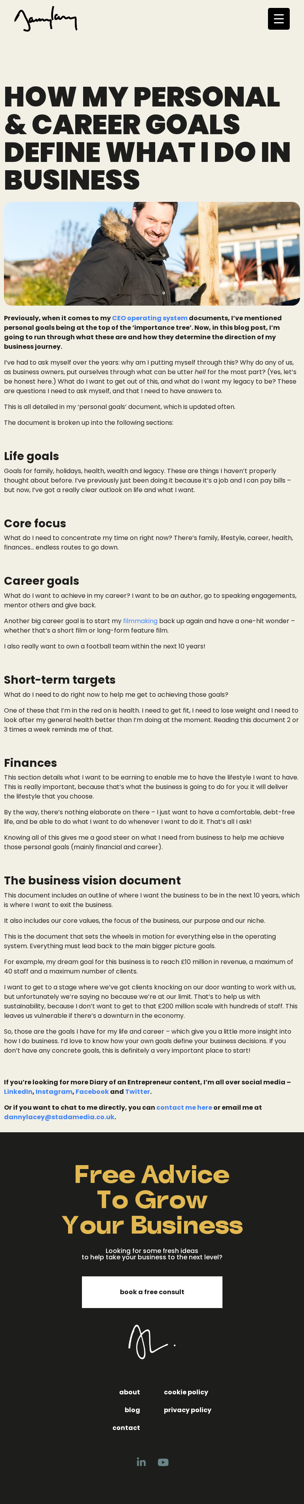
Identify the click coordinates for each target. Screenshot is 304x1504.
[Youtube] (163, 1462)
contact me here (184, 1107)
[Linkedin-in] (141, 1462)
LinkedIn (18, 1091)
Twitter (137, 1091)
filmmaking (140, 621)
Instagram (54, 1091)
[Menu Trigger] (279, 19)
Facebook (92, 1091)
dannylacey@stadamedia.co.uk (59, 1117)
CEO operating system (150, 318)
